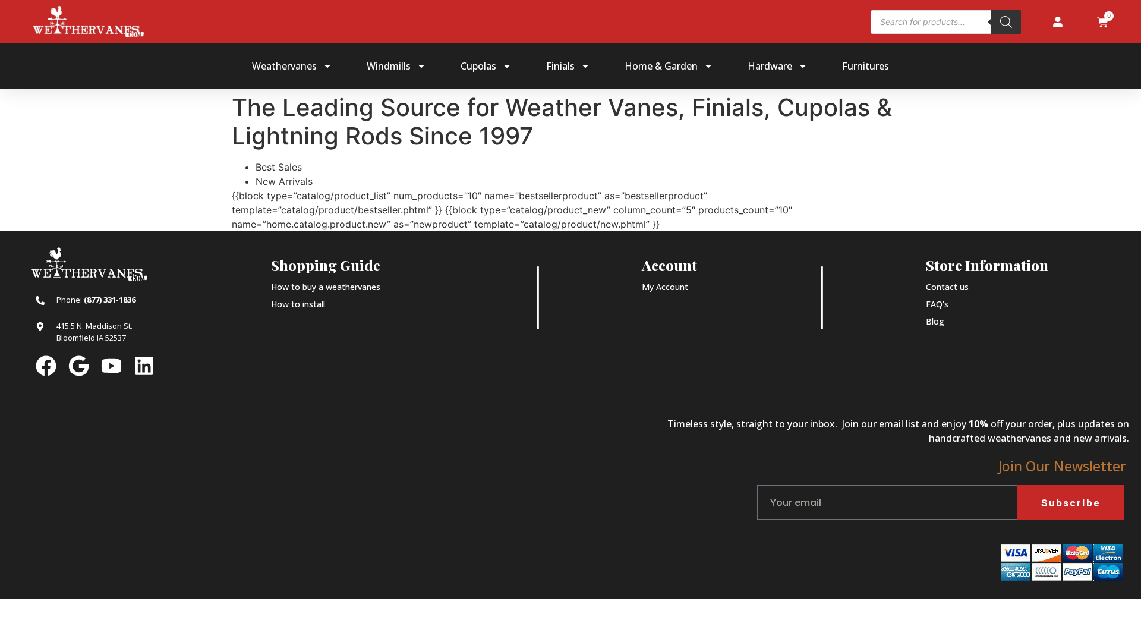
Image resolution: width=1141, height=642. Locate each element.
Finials (560, 66)
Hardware (770, 66)
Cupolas (478, 66)
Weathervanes (284, 66)
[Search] (1006, 22)
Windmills (389, 66)
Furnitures (865, 66)
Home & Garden (661, 66)
